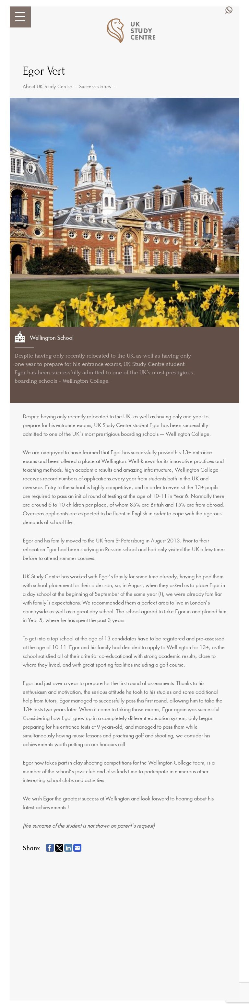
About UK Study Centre (47, 87)
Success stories (95, 87)
